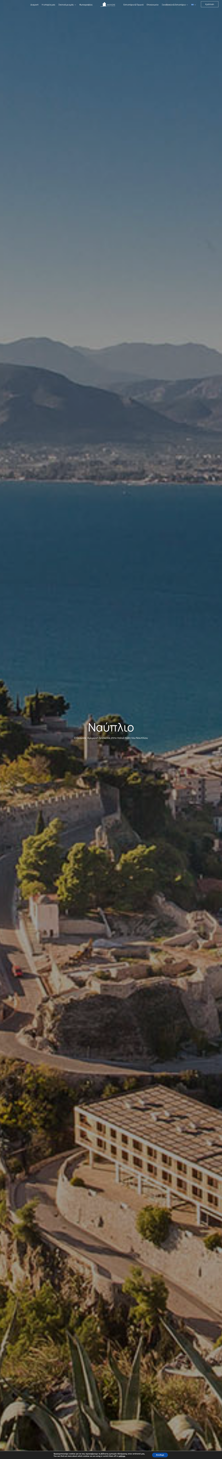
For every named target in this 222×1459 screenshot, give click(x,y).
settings (122, 1456)
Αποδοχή (160, 1455)
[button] (209, 4)
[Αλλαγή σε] (194, 4)
